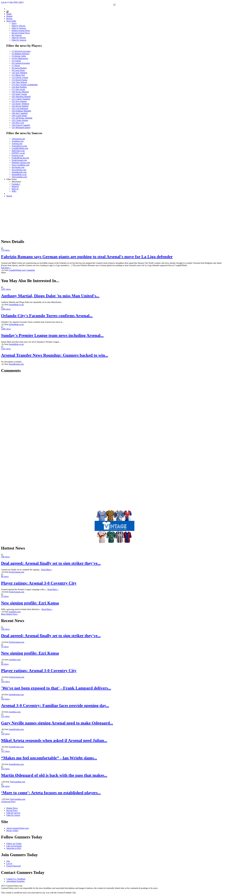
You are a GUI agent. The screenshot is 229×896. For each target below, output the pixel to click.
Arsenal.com (17, 143)
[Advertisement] (114, 217)
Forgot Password (13, 866)
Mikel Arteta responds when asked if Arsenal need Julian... (54, 740)
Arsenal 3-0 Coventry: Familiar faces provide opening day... (55, 705)
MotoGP (15, 186)
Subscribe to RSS (13, 848)
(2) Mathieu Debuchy (21, 54)
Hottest (9, 16)
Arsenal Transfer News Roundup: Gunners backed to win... (54, 355)
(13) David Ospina (19, 80)
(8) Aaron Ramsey (19, 68)
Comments (30, 270)
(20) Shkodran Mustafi (21, 96)
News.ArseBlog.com (20, 165)
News (14, 23)
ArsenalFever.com (19, 146)
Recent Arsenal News (21, 33)
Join (11, 2)
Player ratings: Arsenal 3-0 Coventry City (38, 583)
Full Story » (6, 268)
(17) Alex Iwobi (18, 89)
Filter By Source (13, 815)
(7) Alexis (16, 65)
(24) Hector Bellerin (20, 106)
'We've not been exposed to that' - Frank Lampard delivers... (56, 688)
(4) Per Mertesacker (20, 58)
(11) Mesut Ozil (18, 75)
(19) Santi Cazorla (19, 94)
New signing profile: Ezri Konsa (30, 603)
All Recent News (8, 801)
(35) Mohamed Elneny (21, 127)
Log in (4, 2)
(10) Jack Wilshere (19, 73)
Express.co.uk (17, 155)
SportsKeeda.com (19, 172)
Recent (9, 18)
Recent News (12, 810)
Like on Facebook (14, 846)
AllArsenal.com (18, 139)
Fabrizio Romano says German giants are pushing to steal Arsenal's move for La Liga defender (87, 256)
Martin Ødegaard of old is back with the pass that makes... (54, 775)
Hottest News (12, 808)
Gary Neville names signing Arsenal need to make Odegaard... (57, 723)
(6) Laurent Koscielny (21, 63)
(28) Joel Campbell (20, 113)
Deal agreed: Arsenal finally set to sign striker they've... (51, 563)
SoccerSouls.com (19, 170)
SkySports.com (18, 167)
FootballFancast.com (20, 158)
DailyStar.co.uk (18, 151)
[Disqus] (114, 409)
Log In (9, 863)
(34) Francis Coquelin (21, 125)
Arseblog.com (17, 141)
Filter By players (13, 813)
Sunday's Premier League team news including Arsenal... (52, 335)
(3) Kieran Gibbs (19, 56)
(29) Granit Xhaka (19, 115)
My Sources (17, 35)
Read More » (46, 569)
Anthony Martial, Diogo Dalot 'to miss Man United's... (50, 295)
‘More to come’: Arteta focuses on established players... (51, 792)
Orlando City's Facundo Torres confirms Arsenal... (47, 315)
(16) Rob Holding (19, 87)
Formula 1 (16, 184)
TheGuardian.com (19, 177)
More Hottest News (9, 614)
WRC (14, 191)
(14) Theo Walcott (19, 82)
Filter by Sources (19, 28)
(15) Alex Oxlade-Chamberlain (25, 84)
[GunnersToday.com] (114, 5)
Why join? (18, 2)
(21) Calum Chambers (21, 99)
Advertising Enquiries (15, 881)
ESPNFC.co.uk (18, 153)
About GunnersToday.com (17, 828)
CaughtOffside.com (20, 148)
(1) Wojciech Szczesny (21, 51)
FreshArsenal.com (19, 160)
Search (9, 196)
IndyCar (15, 189)
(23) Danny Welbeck (20, 104)
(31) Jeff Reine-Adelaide (22, 118)
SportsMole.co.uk (19, 174)
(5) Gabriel (16, 61)
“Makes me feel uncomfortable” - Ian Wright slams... (49, 757)
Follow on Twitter (13, 843)
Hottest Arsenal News (21, 30)
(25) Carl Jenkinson (20, 108)
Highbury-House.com (21, 162)
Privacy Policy (12, 830)
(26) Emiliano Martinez (21, 111)
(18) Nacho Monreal (20, 92)
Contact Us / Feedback (15, 879)
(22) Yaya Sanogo (19, 101)
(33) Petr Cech (18, 123)
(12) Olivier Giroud (20, 77)
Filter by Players (18, 26)
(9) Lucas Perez (18, 70)
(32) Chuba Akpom (20, 120)
